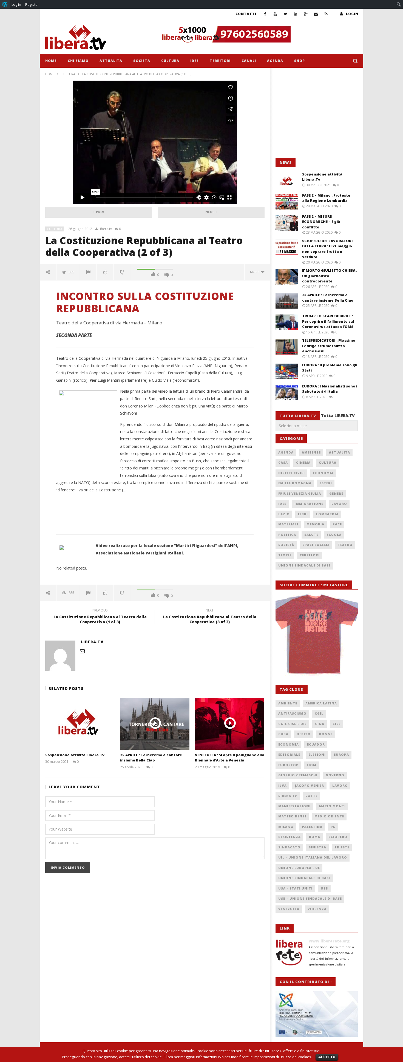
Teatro (345, 545)
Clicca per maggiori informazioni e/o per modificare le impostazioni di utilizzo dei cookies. (237, 1056)
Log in (16, 4)
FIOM (311, 765)
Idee (194, 60)
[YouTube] (275, 14)
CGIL (319, 713)
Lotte (311, 796)
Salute (311, 535)
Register (32, 4)
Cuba (283, 734)
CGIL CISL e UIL (292, 724)
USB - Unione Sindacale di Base (310, 898)
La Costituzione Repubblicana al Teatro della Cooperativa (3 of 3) (209, 617)
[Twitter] (285, 14)
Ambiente (311, 452)
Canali (249, 60)
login (352, 14)
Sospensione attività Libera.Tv (74, 754)
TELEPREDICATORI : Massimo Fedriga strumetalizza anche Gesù (328, 345)
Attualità (111, 60)
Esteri (326, 483)
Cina (319, 724)
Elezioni (317, 754)
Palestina (312, 827)
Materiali (288, 524)
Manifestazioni (294, 806)
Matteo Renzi (292, 816)
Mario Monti (332, 806)
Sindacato (289, 847)
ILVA (282, 785)
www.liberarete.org (329, 941)
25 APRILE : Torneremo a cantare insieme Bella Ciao (151, 757)
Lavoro (339, 504)
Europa (341, 754)
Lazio (284, 514)
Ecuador (316, 744)
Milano (286, 827)
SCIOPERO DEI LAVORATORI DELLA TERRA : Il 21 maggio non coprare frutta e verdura (327, 248)
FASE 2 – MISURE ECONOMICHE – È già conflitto (321, 222)
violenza (317, 909)
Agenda (275, 60)
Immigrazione (308, 504)
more (255, 272)
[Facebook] (265, 14)
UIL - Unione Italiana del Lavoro (312, 857)
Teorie (284, 555)
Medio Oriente (329, 816)
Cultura (170, 60)
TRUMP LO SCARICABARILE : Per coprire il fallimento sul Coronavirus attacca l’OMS (328, 321)
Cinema (303, 462)
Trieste (341, 847)
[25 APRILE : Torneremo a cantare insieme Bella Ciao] (154, 724)
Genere (336, 493)
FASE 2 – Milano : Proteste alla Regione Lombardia (326, 198)
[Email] (316, 14)
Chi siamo (78, 60)
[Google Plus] (306, 14)
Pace (337, 524)
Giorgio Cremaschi (297, 775)
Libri (303, 514)
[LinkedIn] (296, 14)
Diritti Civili (291, 473)
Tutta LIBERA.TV (338, 415)
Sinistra (317, 847)
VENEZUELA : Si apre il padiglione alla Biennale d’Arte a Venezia (229, 757)
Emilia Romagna (294, 483)
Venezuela (288, 909)
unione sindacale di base (304, 878)
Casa (283, 462)
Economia (323, 473)
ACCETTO (327, 1056)
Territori (220, 60)
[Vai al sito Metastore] (317, 634)
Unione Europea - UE (299, 868)
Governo (335, 775)
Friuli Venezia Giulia (299, 493)
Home (51, 60)
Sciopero (337, 837)
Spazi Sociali (316, 545)
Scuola (334, 535)
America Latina (321, 703)
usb (324, 888)
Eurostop (288, 765)
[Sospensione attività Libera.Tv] (80, 724)
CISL (337, 724)
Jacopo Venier (309, 785)
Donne (326, 734)
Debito (304, 734)
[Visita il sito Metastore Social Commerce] (258, 34)
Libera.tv (105, 229)
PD (333, 827)
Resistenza (289, 837)
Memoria (315, 524)
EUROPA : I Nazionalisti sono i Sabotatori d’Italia (329, 389)
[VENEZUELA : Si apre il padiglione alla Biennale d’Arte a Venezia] (229, 724)
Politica (287, 535)
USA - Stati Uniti (295, 888)
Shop (299, 60)
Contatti (245, 14)
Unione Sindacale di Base (304, 565)
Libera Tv (287, 796)
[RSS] (326, 14)
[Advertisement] (317, 113)
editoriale (289, 754)
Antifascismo (292, 713)
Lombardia (327, 514)
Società (141, 60)
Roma (314, 837)
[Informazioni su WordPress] (5, 4)
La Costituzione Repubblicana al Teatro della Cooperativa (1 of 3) (100, 617)
